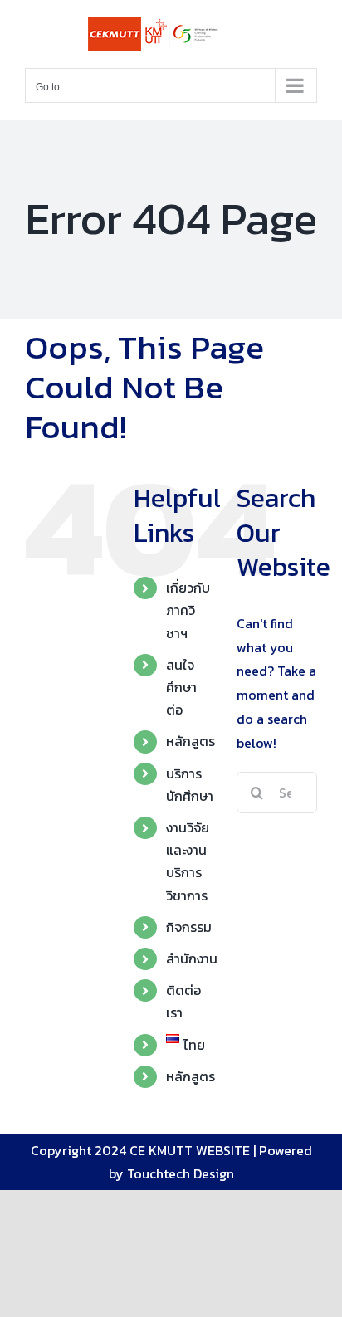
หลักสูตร (190, 741)
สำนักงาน (191, 958)
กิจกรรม (189, 927)
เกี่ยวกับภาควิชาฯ (188, 610)
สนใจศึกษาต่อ (181, 687)
